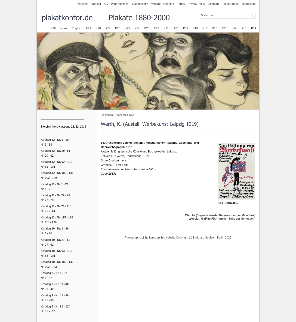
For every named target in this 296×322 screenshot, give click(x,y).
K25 (127, 28)
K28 (98, 28)
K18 (195, 28)
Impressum (249, 4)
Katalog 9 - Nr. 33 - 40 (55, 284)
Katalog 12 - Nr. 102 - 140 (57, 173)
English (76, 28)
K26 (117, 28)
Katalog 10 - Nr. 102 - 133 (57, 262)
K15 (224, 28)
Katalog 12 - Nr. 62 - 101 (56, 162)
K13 (244, 28)
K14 (234, 28)
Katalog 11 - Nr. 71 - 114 (56, 206)
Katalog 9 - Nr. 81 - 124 (55, 306)
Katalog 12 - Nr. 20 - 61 (55, 150)
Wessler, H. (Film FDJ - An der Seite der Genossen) (222, 218)
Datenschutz (140, 4)
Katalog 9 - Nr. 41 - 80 (55, 295)
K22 (156, 28)
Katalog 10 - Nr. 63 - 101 (56, 251)
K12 (253, 28)
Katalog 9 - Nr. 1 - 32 (54, 273)
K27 (108, 28)
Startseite (82, 4)
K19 (185, 28)
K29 (88, 28)
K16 (214, 28)
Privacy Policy (196, 4)
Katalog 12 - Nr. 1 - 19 (55, 139)
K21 (166, 28)
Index (63, 28)
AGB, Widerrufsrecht (116, 4)
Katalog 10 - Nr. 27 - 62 (55, 240)
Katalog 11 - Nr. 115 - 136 (57, 217)
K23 (146, 28)
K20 (176, 28)
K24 (137, 28)
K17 (205, 28)
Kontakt (96, 4)
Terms (181, 4)
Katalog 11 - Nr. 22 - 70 (55, 195)
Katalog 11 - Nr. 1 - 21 (54, 184)
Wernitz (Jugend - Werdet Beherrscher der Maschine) (220, 215)
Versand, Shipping (162, 4)
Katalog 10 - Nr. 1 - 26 (55, 228)
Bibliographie (230, 4)
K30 (53, 28)
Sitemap (213, 4)
